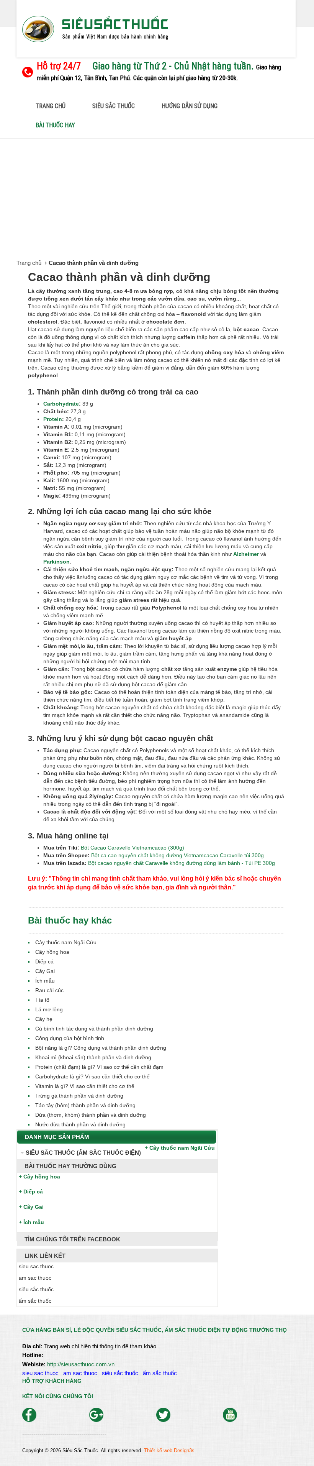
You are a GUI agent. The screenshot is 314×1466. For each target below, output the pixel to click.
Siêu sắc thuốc (113, 106)
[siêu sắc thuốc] (95, 28)
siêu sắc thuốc (121, 1373)
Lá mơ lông (49, 1009)
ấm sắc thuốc (161, 1373)
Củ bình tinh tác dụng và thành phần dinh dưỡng (94, 1029)
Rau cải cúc (49, 990)
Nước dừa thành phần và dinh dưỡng (80, 1124)
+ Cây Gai (31, 1207)
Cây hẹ (43, 1019)
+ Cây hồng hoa (39, 1176)
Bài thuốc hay (55, 125)
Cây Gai (45, 971)
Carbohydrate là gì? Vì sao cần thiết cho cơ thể (92, 1076)
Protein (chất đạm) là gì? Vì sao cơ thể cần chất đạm (99, 1067)
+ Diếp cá (31, 1191)
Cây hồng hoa (52, 952)
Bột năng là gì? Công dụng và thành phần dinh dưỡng (100, 1048)
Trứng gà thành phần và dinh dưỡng (79, 1096)
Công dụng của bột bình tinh (69, 1038)
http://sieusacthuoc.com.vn (80, 1364)
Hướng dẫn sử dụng (190, 106)
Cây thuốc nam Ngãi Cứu (65, 942)
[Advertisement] (157, 196)
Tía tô (42, 1000)
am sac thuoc (81, 1373)
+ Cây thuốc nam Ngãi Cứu (180, 1148)
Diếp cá (44, 961)
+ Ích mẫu (31, 1222)
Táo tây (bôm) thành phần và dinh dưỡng (85, 1105)
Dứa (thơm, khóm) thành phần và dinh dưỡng (90, 1115)
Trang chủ (50, 106)
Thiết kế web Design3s (169, 1450)
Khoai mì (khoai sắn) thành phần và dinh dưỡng (93, 1057)
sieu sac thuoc (42, 1373)
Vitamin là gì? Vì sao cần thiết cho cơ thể (84, 1086)
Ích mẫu (45, 981)
